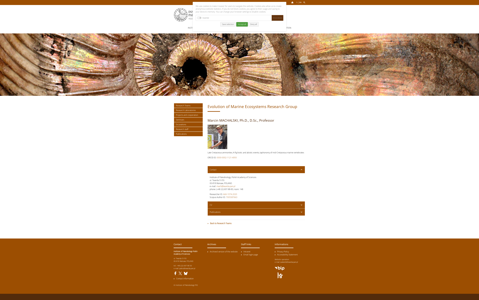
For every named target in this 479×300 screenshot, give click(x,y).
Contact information (185, 278)
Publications (181, 134)
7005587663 (231, 197)
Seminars (180, 119)
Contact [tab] (213, 169)
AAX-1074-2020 (230, 194)
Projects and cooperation (187, 115)
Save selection (228, 24)
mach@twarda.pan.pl (226, 186)
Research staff (182, 129)
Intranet (246, 251)
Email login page (250, 254)
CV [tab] (211, 205)
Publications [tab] (215, 212)
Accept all (242, 24)
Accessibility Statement (287, 254)
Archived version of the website (224, 251)
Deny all (253, 24)
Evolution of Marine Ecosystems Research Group (252, 106)
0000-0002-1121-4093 (227, 157)
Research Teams (183, 105)
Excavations (181, 124)
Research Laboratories (186, 110)
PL (297, 2)
